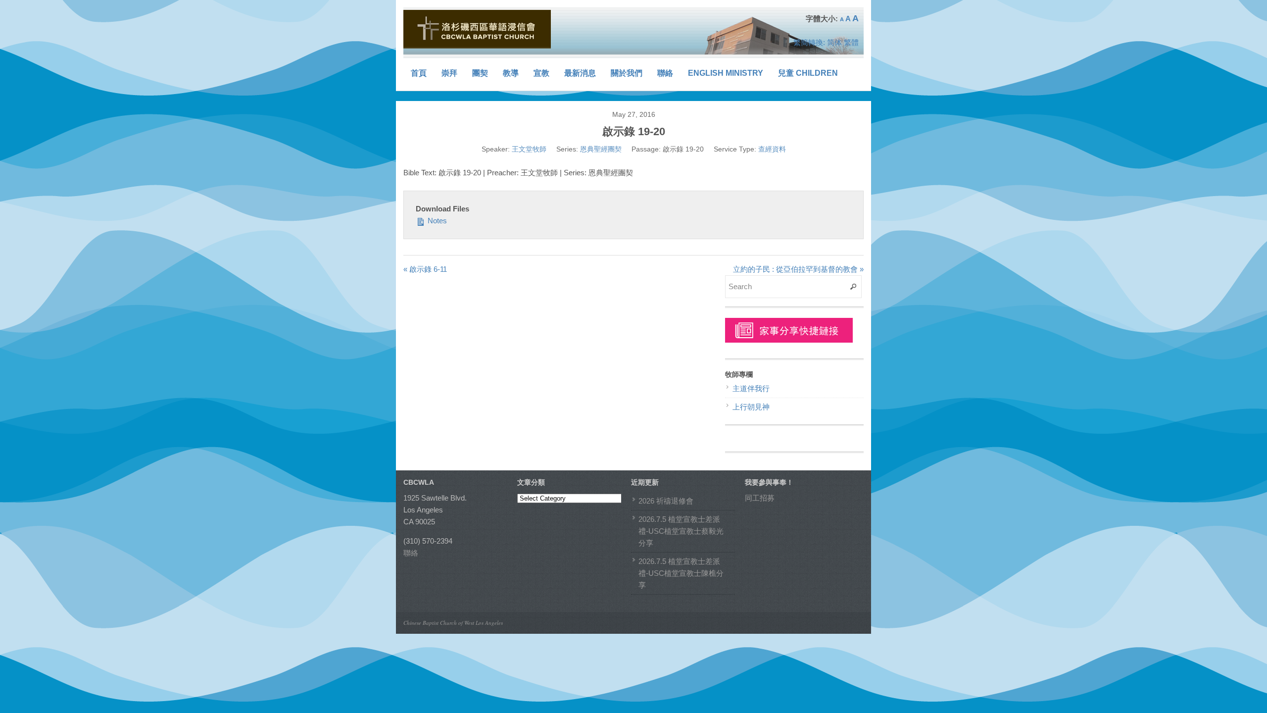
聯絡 (665, 73)
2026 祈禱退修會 (665, 501)
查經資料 (772, 149)
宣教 (541, 73)
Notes (436, 220)
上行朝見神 (751, 407)
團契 (480, 73)
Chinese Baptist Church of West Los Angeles (453, 622)
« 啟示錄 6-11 (425, 269)
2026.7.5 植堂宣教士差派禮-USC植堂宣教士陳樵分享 (681, 573)
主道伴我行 (751, 388)
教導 (511, 73)
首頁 (419, 73)
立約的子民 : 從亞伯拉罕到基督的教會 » (798, 269)
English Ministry (725, 73)
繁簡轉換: (809, 42)
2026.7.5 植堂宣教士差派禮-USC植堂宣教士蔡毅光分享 (681, 531)
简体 (834, 42)
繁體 (851, 42)
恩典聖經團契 (601, 149)
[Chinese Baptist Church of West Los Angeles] (477, 29)
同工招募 (760, 498)
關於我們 (626, 73)
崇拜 (449, 73)
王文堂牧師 (529, 149)
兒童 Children (808, 73)
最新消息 (580, 73)
